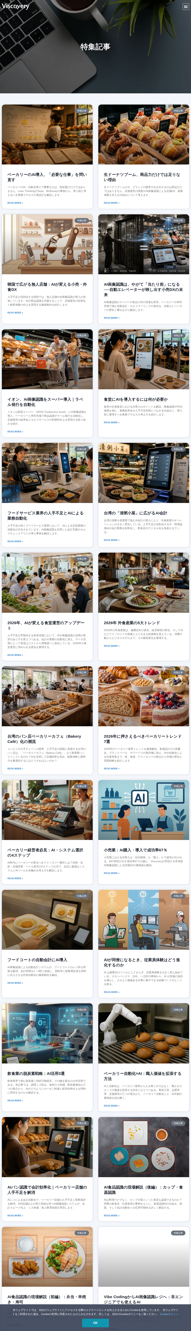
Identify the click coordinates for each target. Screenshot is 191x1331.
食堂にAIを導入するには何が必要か (136, 399)
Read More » (15, 203)
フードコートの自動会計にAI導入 (37, 960)
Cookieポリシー (169, 1314)
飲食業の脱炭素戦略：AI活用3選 (36, 1073)
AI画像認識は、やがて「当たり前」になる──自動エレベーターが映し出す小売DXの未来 (143, 289)
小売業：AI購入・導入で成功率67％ (135, 850)
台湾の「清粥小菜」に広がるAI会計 (135, 513)
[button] (186, 6)
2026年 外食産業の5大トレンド (132, 623)
